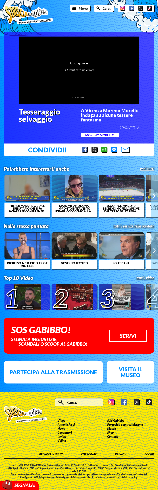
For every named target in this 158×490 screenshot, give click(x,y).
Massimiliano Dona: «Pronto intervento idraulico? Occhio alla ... (74, 208)
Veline (62, 440)
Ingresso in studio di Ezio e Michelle (27, 264)
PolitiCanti (121, 263)
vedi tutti (147, 169)
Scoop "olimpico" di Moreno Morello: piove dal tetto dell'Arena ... (121, 208)
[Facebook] (131, 8)
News (61, 428)
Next (154, 196)
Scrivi (128, 335)
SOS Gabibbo (115, 420)
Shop (110, 432)
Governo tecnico (74, 263)
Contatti (112, 436)
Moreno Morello (99, 135)
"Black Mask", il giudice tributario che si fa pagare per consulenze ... (27, 208)
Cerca (107, 8)
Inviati (62, 436)
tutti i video (145, 278)
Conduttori (65, 432)
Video (61, 420)
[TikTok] (149, 8)
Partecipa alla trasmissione (53, 372)
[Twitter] (140, 8)
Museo (111, 428)
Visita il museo (130, 372)
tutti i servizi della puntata (133, 226)
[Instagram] (122, 8)
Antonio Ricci (66, 424)
